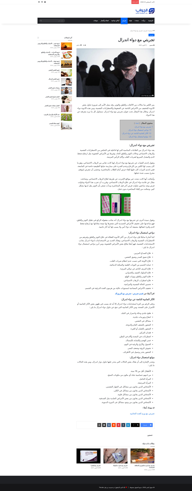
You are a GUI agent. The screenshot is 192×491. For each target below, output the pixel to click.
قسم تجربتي (138, 293)
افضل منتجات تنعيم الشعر (52, 105)
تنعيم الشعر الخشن (54, 70)
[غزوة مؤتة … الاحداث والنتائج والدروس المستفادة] (66, 64)
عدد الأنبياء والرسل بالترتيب (52, 114)
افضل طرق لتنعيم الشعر (53, 97)
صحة (137, 20)
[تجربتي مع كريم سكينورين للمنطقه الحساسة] (142, 455)
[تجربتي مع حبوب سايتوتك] (116, 455)
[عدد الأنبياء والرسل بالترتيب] (66, 117)
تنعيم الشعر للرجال (54, 79)
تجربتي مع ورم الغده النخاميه (142, 413)
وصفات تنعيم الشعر (54, 88)
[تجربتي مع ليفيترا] (88, 455)
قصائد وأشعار (105, 20)
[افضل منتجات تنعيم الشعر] (66, 108)
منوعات (96, 20)
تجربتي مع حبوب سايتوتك (120, 465)
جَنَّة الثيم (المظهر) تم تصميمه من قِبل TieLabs (112, 487)
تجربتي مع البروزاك (123, 293)
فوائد (130, 20)
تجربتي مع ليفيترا (95, 465)
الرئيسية (150, 20)
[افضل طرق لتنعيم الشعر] (66, 99)
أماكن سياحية (115, 20)
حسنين (151, 45)
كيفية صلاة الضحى (54, 123)
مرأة (144, 20)
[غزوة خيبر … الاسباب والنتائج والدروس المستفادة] (66, 46)
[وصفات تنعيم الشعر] (66, 90)
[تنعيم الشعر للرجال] (66, 81)
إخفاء (137, 123)
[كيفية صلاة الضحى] (66, 126)
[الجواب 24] (145, 11)
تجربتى (124, 20)
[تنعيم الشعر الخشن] (66, 73)
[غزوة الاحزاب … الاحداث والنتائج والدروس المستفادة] (66, 55)
